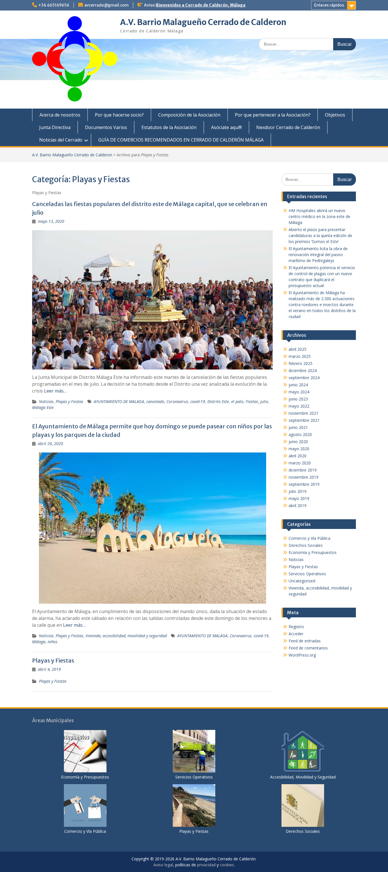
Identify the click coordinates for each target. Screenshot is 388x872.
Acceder (296, 633)
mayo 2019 (299, 498)
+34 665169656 (53, 5)
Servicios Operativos (307, 573)
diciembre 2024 (303, 370)
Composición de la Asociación (189, 115)
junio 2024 (298, 384)
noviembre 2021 (303, 413)
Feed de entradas (305, 640)
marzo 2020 (300, 463)
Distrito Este (218, 401)
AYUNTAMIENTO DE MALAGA (119, 401)
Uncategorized (302, 581)
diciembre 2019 (303, 470)
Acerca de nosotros (59, 115)
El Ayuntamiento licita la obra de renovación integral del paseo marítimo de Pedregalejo (318, 254)
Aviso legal (163, 864)
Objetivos (335, 115)
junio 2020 (298, 441)
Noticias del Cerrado (60, 140)
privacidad (206, 864)
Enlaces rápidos (329, 5)
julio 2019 (297, 491)
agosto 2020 (300, 434)
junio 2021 (298, 427)
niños (52, 641)
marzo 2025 (300, 356)
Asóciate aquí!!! (226, 127)
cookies (227, 864)
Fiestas (252, 401)
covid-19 (197, 401)
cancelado (155, 401)
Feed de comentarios (308, 648)
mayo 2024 (299, 392)
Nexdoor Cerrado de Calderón (288, 127)
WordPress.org (302, 655)
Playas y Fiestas (69, 401)
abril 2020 (297, 455)
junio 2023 (298, 399)
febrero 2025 (300, 363)
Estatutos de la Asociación (169, 127)
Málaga (38, 641)
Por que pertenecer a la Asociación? (272, 115)
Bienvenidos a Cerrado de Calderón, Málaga (200, 5)
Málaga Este (43, 407)
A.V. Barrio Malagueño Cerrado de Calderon (203, 22)
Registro (296, 626)
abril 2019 (297, 505)
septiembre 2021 (304, 420)
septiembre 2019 (304, 484)
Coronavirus (177, 401)
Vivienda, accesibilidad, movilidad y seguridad (126, 635)
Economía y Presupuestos (313, 552)
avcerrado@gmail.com (106, 5)
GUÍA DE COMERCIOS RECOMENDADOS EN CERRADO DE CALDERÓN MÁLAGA (181, 140)
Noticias (46, 401)
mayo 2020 (299, 448)
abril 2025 (297, 349)
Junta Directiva (54, 127)
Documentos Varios (106, 127)
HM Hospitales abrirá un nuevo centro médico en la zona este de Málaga (319, 216)
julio (264, 401)
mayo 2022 (299, 406)
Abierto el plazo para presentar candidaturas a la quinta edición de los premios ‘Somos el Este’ (320, 235)
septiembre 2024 (304, 377)
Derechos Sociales (306, 545)
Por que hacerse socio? (119, 115)
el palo (237, 401)
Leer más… (55, 391)
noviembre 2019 (303, 477)
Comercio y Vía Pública (309, 538)
